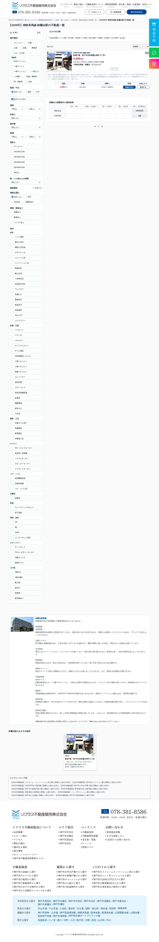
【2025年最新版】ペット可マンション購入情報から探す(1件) (81, 792)
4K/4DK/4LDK (19, 167)
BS (16, 527)
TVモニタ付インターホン (25, 552)
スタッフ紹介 (20, 835)
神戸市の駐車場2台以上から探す (109, 883)
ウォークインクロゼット (24, 507)
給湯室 (17, 398)
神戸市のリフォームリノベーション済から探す (116, 871)
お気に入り (96, 11)
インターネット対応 (23, 538)
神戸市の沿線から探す (25, 871)
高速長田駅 (53, 38)
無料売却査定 (137, 11)
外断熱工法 (19, 439)
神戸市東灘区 (44, 904)
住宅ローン (147, 5)
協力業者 (18, 850)
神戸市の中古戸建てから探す (72, 871)
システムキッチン (22, 458)
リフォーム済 (20, 258)
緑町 (88, 908)
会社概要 (18, 832)
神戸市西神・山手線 (48, 912)
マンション (18, 43)
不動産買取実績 (90, 835)
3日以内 (17, 202)
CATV (17, 532)
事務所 (34, 48)
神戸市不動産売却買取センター (29, 858)
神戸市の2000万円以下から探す (109, 879)
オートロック (20, 547)
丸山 (108, 919)
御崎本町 (122, 908)
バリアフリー (20, 321)
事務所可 (18, 300)
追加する (143, 87)
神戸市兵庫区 (66, 835)
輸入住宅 (18, 273)
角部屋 (17, 593)
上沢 (72, 920)
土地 (15, 48)
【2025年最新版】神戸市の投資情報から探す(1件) (74, 795)
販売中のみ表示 (20, 99)
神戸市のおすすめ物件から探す (29, 886)
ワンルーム (18, 146)
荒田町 (113, 908)
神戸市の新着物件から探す (27, 883)
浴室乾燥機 (19, 483)
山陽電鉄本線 (122, 912)
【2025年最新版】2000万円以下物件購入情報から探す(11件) (34, 786)
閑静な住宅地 (20, 247)
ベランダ (18, 335)
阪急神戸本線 (45, 915)
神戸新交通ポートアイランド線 (84, 915)
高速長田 (42, 920)
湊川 (59, 920)
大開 (87, 920)
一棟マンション (20, 71)
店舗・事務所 (31, 76)
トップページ (66, 5)
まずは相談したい (115, 835)
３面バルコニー (21, 366)
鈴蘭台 (87, 65)
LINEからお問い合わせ (118, 839)
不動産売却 (87, 832)
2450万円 (139, 111)
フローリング (20, 387)
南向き (17, 588)
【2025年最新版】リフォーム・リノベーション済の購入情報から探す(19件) (40, 782)
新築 (29, 92)
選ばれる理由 (20, 847)
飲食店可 (18, 305)
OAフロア (19, 315)
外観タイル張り (21, 423)
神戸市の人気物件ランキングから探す (33, 890)
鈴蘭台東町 (86, 53)
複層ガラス (19, 563)
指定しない (18, 92)
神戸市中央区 (66, 832)
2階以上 (18, 572)
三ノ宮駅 (63, 38)
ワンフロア (19, 289)
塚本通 (104, 908)
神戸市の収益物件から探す (71, 886)
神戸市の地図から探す (25, 879)
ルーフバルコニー (22, 346)
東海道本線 (108, 912)
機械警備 (18, 403)
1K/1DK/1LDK (19, 152)
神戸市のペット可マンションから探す (112, 875)
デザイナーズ (20, 253)
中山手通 (42, 908)
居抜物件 (18, 310)
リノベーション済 (22, 263)
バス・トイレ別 (21, 489)
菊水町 (72, 908)
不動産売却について (94, 5)
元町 (66, 920)
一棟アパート (19, 66)
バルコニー (19, 340)
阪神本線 (95, 912)
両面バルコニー (21, 372)
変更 (38, 33)
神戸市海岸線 (60, 915)
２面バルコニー (21, 361)
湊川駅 (71, 38)
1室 (139, 116)
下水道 (17, 414)
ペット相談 (19, 237)
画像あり (17, 212)
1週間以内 (29, 202)
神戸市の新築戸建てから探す (72, 875)
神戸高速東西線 (68, 912)
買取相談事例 (111, 5)
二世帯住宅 (19, 279)
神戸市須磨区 (104, 901)
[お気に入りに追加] (93, 754)
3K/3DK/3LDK (19, 162)
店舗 (24, 48)
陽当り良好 (19, 242)
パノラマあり (19, 222)
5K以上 (17, 173)
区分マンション (20, 61)
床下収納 (18, 513)
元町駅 (77, 38)
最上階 (17, 582)
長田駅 (106, 38)
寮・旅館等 (18, 82)
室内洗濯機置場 (21, 393)
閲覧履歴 (117, 11)
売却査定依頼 (113, 832)
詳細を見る (129, 87)
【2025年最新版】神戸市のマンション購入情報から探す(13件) (96, 782)
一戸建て (17, 76)
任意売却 (136, 5)
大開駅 (100, 38)
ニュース (86, 843)
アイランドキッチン (23, 469)
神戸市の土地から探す (69, 883)
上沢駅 (84, 38)
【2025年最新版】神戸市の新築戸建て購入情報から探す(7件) (35, 789)
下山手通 (53, 908)
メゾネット (19, 330)
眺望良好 (18, 268)
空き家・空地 (125, 5)
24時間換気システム (23, 356)
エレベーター (20, 377)
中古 (38, 92)
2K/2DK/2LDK (19, 157)
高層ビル (18, 294)
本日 (29, 197)
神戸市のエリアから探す (26, 875)
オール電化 (19, 351)
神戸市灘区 (58, 904)
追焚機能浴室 (20, 478)
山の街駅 (114, 38)
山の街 (101, 920)
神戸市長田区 (66, 839)
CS (16, 522)
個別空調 (18, 382)
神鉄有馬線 (79, 65)
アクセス (18, 839)
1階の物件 (19, 577)
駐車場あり (19, 598)
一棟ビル (35, 71)
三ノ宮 (52, 920)
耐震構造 (18, 433)
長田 (93, 920)
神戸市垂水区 (119, 901)
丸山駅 (122, 38)
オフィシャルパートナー (26, 854)
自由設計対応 (20, 284)
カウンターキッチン (23, 464)
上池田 (63, 908)
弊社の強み (79, 5)
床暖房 (17, 498)
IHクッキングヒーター (23, 448)
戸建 (30, 43)
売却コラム (87, 847)
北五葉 (80, 908)
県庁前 (79, 920)
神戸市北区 (78, 53)
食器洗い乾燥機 (21, 453)
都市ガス (18, 408)
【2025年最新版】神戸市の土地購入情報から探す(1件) (32, 795)
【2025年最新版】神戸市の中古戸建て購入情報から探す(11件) (84, 786)
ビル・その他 (19, 53)
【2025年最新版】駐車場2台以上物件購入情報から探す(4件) (83, 789)
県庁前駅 (92, 38)
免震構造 (18, 428)
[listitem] (79, 752)
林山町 (95, 908)
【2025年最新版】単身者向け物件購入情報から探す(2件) (33, 792)
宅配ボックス (20, 557)
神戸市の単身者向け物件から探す (110, 886)
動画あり (17, 217)
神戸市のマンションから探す (72, 879)
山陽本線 (135, 912)
